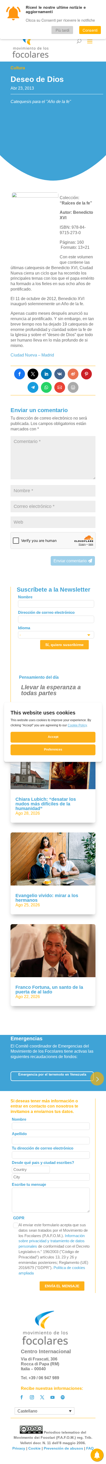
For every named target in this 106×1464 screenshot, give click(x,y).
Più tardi (62, 30)
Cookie (34, 1448)
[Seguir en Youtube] (52, 1397)
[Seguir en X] (42, 1397)
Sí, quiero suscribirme (64, 645)
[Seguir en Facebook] (21, 1397)
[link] (19, 374)
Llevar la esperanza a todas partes (51, 690)
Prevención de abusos (63, 1448)
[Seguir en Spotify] (63, 1397)
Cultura (18, 68)
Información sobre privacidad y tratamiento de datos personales (52, 1241)
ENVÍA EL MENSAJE (62, 1286)
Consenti (90, 30)
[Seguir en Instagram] (32, 1397)
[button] (97, 1078)
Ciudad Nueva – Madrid (32, 355)
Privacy (18, 1448)
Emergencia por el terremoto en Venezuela (52, 1074)
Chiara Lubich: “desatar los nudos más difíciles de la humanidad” (45, 804)
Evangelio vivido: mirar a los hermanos (46, 898)
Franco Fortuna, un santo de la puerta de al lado (49, 989)
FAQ (90, 1448)
